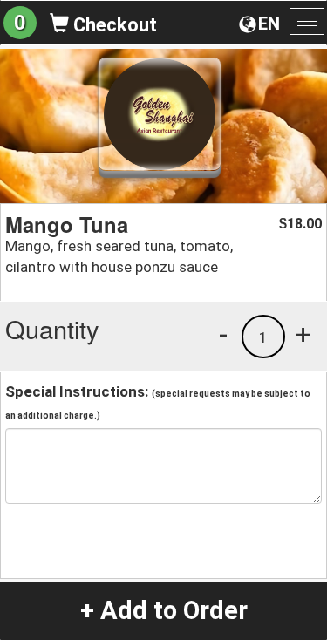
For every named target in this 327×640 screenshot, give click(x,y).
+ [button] (303, 334)
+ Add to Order (164, 610)
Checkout (113, 25)
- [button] (223, 334)
